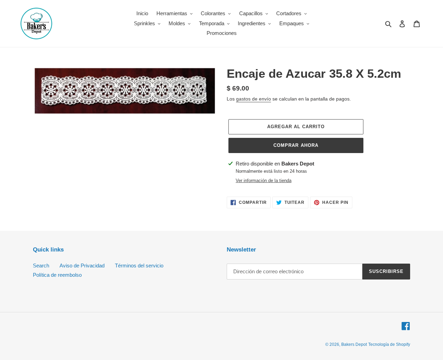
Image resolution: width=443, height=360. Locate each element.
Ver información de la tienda (263, 180)
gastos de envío (253, 99)
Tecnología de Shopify (389, 344)
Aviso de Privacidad (82, 265)
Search (41, 265)
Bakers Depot (354, 344)
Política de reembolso (57, 275)
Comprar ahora (295, 145)
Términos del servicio (139, 265)
